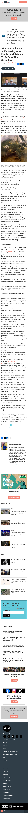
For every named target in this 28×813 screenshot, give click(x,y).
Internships (5, 760)
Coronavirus (12, 29)
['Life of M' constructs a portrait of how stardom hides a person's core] (5, 582)
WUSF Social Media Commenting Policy (14, 697)
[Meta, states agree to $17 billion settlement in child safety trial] (5, 572)
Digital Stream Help (7, 777)
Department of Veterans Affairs (13, 434)
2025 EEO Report (6, 774)
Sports (12, 508)
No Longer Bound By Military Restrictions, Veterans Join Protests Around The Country (13, 645)
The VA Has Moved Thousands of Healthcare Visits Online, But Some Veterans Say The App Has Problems (13, 660)
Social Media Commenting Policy (10, 754)
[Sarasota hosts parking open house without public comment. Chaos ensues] (5, 522)
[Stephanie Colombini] (4, 446)
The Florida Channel (7, 763)
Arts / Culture (13, 541)
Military (7, 424)
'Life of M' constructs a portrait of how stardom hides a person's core (18, 581)
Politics (12, 520)
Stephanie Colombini (11, 63)
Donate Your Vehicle (7, 780)
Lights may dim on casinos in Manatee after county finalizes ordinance (18, 534)
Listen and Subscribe (14, 497)
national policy (9, 251)
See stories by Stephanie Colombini (15, 465)
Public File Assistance (7, 771)
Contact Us (5, 745)
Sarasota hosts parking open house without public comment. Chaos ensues (18, 523)
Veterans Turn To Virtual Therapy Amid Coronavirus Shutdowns (12, 631)
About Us (5, 742)
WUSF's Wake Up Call (14, 10)
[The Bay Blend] (14, 481)
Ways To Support (6, 789)
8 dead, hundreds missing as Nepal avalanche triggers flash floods (18, 591)
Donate (24, 2)
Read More (14, 680)
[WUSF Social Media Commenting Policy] (14, 691)
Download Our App (7, 786)
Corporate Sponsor (7, 783)
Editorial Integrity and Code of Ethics (14, 676)
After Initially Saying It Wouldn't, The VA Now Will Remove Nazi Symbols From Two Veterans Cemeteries (14, 639)
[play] (2, 811)
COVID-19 (17, 427)
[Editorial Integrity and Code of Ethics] (14, 669)
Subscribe (14, 18)
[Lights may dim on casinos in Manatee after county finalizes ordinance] (5, 533)
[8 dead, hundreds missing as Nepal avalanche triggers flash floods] (5, 592)
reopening (8, 431)
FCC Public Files (6, 768)
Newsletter (5, 748)
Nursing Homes (16, 424)
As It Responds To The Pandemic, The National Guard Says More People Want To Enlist (13, 652)
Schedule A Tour (6, 798)
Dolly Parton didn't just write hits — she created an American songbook (18, 561)
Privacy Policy (6, 792)
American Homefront (18, 431)
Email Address (7, 610)
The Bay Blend (14, 492)
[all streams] (26, 811)
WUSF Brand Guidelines (8, 795)
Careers (4, 757)
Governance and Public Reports (9, 766)
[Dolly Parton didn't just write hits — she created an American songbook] (5, 562)
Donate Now (14, 716)
